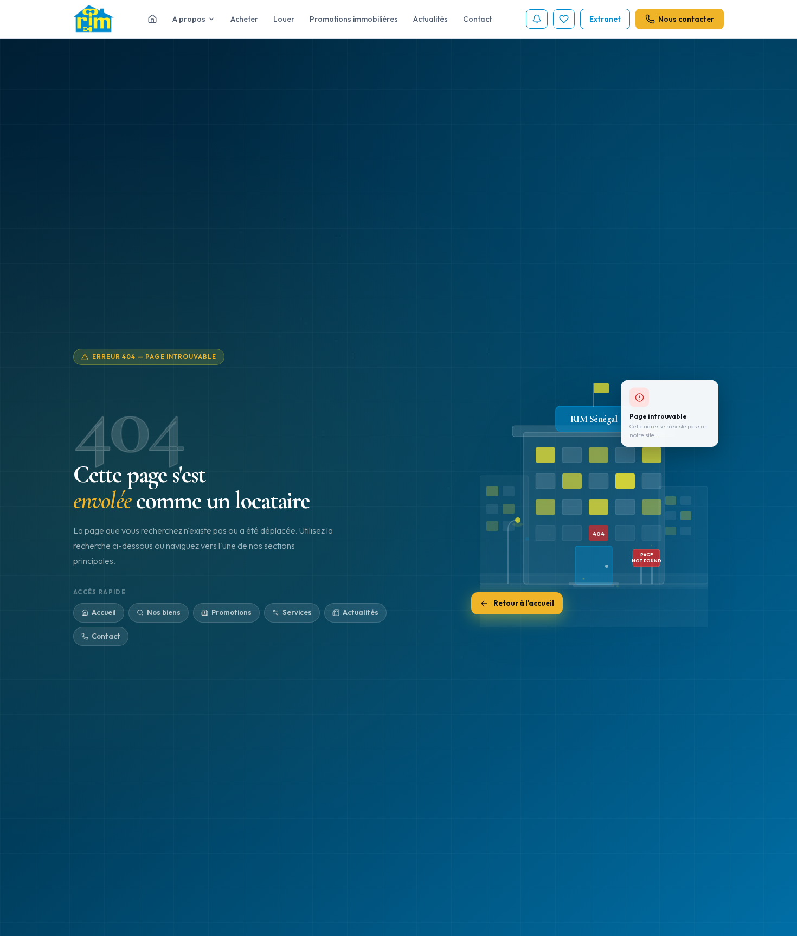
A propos (188, 19)
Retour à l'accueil (523, 604)
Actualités (430, 19)
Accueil (104, 612)
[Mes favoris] (564, 19)
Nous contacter (686, 19)
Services (297, 612)
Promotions (231, 612)
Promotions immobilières (354, 19)
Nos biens (164, 612)
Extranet (605, 19)
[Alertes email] (537, 19)
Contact (477, 19)
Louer (283, 19)
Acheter (244, 19)
